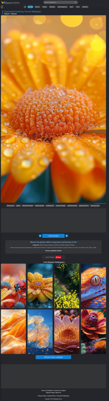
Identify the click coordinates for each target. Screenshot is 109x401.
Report (64, 390)
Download (53, 236)
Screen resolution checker (53, 251)
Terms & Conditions (47, 390)
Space (71, 7)
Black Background (62, 7)
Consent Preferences (63, 396)
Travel (77, 7)
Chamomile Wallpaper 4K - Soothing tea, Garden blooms (10, 2)
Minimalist (52, 7)
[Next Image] (66, 235)
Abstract (37, 7)
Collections (85, 7)
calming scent (95, 206)
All (25, 7)
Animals (45, 7)
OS (60, 245)
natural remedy (60, 206)
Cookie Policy (51, 396)
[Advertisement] (53, 220)
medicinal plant (72, 206)
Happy (46, 245)
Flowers (14, 14)
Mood (41, 245)
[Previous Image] (40, 235)
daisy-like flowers (27, 206)
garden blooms (83, 206)
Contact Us (57, 390)
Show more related (53, 357)
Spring (56, 245)
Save (59, 257)
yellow (18, 206)
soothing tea (50, 206)
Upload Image (50, 392)
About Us (58, 392)
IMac (62, 245)
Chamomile (10, 206)
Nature (30, 7)
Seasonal (51, 245)
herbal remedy (39, 206)
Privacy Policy (42, 396)
